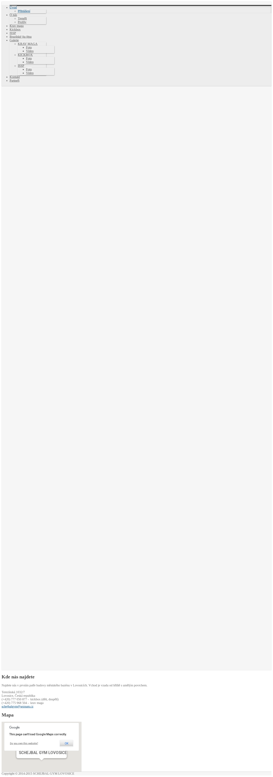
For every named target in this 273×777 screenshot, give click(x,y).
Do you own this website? (24, 743)
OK (66, 743)
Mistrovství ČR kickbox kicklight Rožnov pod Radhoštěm (61, 177)
